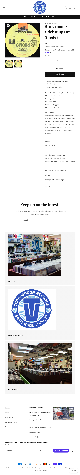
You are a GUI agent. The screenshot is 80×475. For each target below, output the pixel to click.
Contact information (41, 470)
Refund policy (39, 468)
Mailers (7, 427)
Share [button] (49, 186)
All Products (9, 417)
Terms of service (58, 468)
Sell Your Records (14, 335)
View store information (54, 87)
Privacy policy (48, 468)
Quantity (47, 56)
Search (7, 408)
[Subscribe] (56, 220)
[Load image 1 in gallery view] (9, 64)
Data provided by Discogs (54, 180)
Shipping (47, 46)
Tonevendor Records (16, 468)
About (10, 281)
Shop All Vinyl (13, 390)
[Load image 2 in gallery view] (18, 64)
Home (7, 413)
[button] (4, 7)
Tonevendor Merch (11, 422)
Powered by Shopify (27, 468)
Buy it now (60, 74)
